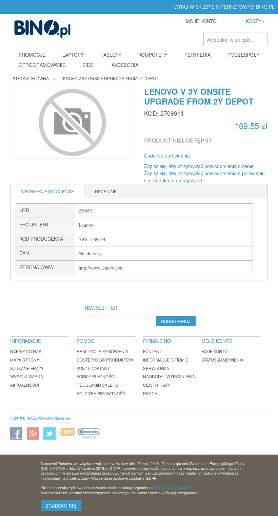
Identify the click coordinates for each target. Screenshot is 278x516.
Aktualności (24, 385)
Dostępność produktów (105, 360)
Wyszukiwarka (26, 376)
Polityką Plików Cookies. (172, 487)
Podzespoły (243, 54)
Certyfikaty (157, 385)
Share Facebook (204, 155)
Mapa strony (24, 360)
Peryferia (197, 54)
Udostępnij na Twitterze (217, 155)
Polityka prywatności (101, 393)
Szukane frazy (27, 368)
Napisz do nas (25, 351)
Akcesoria (125, 64)
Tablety (111, 54)
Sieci (88, 64)
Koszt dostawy (93, 368)
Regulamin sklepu (97, 385)
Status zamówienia (222, 360)
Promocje (32, 54)
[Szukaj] (261, 39)
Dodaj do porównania (167, 155)
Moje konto (214, 351)
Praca (150, 393)
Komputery (152, 54)
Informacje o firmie (165, 360)
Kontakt (152, 351)
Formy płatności (96, 376)
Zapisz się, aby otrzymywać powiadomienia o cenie (199, 166)
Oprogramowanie (42, 64)
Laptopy (73, 54)
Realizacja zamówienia (102, 351)
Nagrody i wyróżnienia (169, 376)
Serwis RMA (156, 368)
